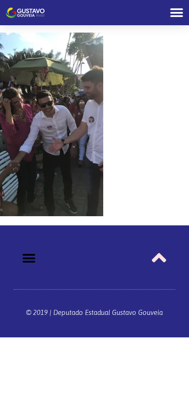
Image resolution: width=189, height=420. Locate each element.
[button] (176, 12)
